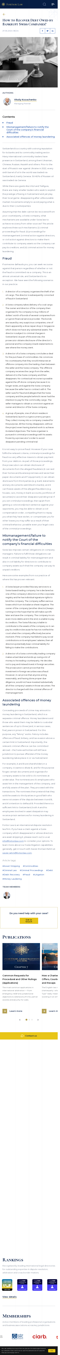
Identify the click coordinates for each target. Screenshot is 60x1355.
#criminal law (9, 870)
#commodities (30, 866)
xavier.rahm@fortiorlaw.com (17, 853)
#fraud (26, 874)
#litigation (38, 874)
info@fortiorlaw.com (13, 841)
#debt (49, 870)
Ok (52, 1351)
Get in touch (29, 921)
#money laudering (12, 879)
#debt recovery (11, 874)
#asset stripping (11, 866)
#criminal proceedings (31, 870)
